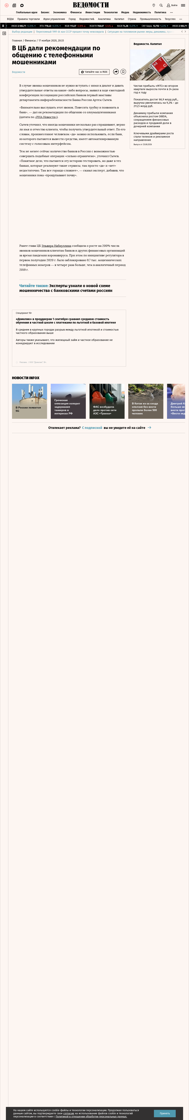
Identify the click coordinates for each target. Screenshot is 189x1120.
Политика (160, 12)
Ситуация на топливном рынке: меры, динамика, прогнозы (143, 31)
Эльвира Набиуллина (56, 245)
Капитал (119, 19)
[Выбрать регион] (154, 5)
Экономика (60, 12)
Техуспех (170, 19)
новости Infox (25, 378)
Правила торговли (28, 19)
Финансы (76, 12)
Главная (17, 40)
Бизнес (45, 12)
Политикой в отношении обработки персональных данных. (91, 1116)
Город (72, 19)
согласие (68, 1113)
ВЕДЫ (10, 19)
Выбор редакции (22, 31)
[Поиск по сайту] (161, 5)
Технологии (111, 12)
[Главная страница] (91, 5)
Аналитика (104, 19)
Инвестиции (92, 12)
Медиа (125, 12)
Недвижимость (142, 12)
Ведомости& (86, 19)
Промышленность (150, 19)
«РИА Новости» (46, 117)
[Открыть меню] (183, 5)
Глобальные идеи (26, 12)
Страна (132, 19)
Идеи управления (54, 19)
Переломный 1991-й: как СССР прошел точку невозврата (70, 31)
